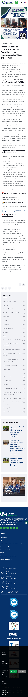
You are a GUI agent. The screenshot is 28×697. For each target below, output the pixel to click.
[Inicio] (8, 514)
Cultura (5, 320)
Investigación (7, 380)
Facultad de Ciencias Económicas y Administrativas (13, 344)
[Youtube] (17, 528)
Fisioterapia (6, 369)
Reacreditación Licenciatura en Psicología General (12, 393)
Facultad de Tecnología (10, 365)
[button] (21, 2)
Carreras (5, 305)
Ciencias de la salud (9, 309)
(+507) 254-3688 (11, 573)
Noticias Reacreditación (10, 388)
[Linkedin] (14, 528)
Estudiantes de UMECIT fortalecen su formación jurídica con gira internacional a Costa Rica (17, 462)
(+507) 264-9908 (11, 569)
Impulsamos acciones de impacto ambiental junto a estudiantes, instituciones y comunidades (17, 430)
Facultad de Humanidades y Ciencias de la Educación (13, 360)
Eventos (5, 332)
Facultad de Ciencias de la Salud (12, 340)
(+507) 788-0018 (11, 588)
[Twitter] (4, 528)
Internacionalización (8, 377)
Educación (6, 324)
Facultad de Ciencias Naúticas (11, 349)
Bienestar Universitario (9, 301)
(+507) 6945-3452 (11, 593)
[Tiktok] (7, 528)
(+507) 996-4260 (11, 583)
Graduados (6, 373)
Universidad (6, 412)
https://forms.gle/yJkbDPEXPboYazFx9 (14, 211)
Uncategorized (7, 408)
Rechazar (22, 671)
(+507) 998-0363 (11, 578)
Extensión (6, 336)
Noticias (5, 384)
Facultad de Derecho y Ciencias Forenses (12, 354)
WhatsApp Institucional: (12, 591)
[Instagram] (11, 528)
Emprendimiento (8, 328)
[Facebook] (1, 528)
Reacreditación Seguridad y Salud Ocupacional (13, 403)
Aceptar (13, 671)
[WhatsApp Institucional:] (2, 592)
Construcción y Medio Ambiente (12, 313)
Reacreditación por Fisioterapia (12, 398)
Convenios (6, 316)
